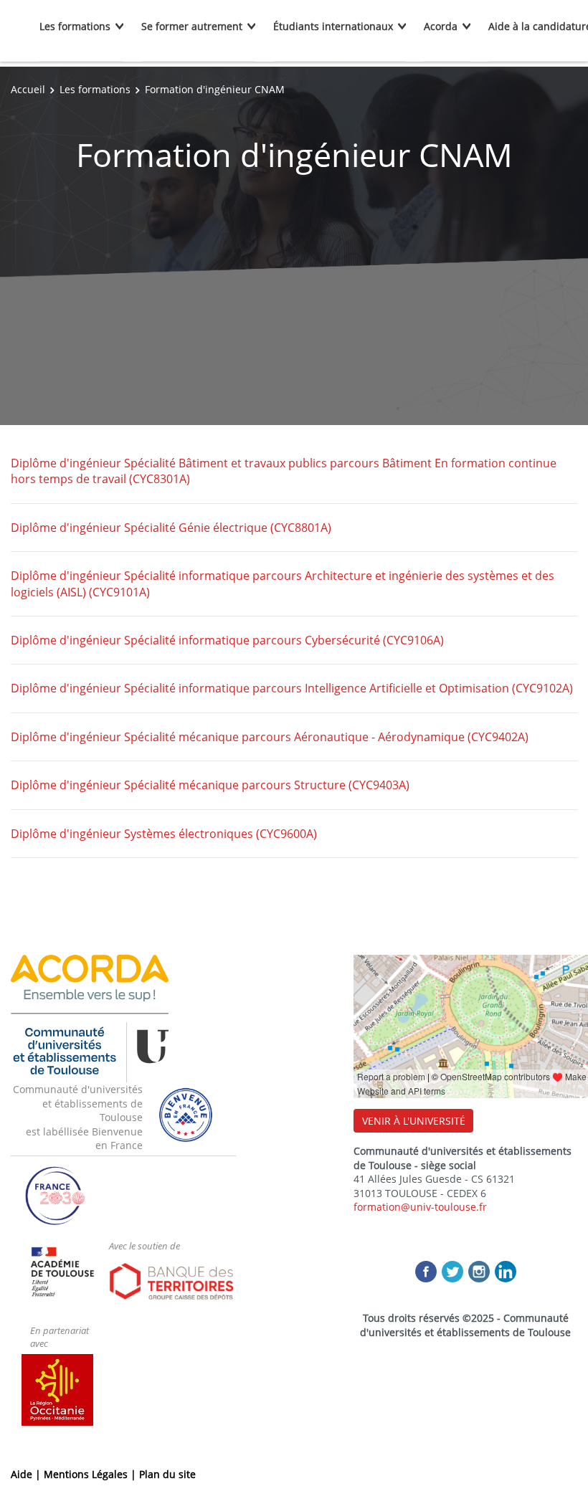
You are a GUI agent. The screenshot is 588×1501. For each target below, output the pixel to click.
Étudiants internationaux (333, 26)
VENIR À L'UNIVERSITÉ (413, 1121)
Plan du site (167, 1474)
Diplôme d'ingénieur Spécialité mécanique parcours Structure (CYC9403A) (210, 785)
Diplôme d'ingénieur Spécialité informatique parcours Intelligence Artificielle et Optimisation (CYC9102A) (292, 688)
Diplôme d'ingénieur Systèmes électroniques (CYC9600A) (164, 834)
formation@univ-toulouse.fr (420, 1207)
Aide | (27, 1474)
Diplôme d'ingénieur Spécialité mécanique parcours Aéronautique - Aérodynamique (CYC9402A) (269, 737)
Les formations (74, 26)
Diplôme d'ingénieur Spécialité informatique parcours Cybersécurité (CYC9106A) (227, 640)
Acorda (440, 26)
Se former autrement (191, 26)
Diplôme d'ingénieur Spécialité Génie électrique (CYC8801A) (171, 527)
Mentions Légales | (91, 1474)
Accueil (28, 89)
